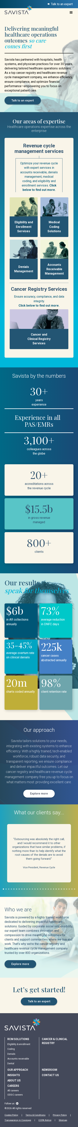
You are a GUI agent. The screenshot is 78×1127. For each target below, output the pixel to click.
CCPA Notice (44, 1120)
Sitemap (63, 1120)
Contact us (50, 1075)
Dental (10, 1063)
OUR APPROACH (17, 1069)
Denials (11, 1054)
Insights (13, 1075)
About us (14, 1080)
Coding (11, 1049)
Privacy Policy (60, 1115)
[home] (17, 12)
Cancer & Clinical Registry (54, 1041)
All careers (13, 1090)
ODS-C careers (15, 1094)
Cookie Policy (11, 1115)
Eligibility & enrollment (18, 1044)
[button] (71, 12)
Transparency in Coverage (18, 1120)
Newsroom (49, 1069)
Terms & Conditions (35, 1115)
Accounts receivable (18, 1058)
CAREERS (13, 1085)
